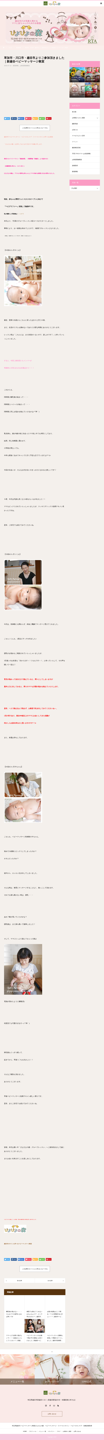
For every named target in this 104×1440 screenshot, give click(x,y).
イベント (75, 141)
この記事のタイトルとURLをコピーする (35, 128)
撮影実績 (75, 124)
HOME (25, 1431)
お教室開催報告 (25, 65)
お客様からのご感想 (78, 118)
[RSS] (58, 1406)
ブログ (58, 1431)
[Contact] (54, 1406)
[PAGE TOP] (52, 1351)
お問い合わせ (52, 1414)
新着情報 (15, 65)
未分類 (74, 112)
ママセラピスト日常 (78, 135)
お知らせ (75, 130)
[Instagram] (46, 1406)
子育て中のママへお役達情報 (81, 153)
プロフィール (32, 1431)
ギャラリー (51, 1431)
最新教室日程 (76, 147)
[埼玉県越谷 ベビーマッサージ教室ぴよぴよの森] (52, 1393)
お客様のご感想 (67, 1431)
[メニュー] (101, 3)
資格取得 (75, 165)
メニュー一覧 (42, 1431)
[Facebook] (50, 1406)
